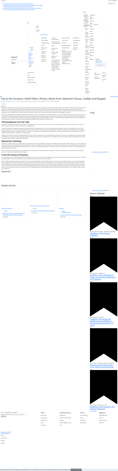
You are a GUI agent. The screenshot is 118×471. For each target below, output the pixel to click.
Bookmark (115, 96)
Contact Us (101, 422)
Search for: (13, 59)
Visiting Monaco (44, 34)
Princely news (44, 417)
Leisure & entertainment (65, 417)
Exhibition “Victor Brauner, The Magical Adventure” (102, 408)
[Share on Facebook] (43, 174)
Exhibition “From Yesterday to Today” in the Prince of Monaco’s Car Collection (103, 277)
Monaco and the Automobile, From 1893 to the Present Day (102, 366)
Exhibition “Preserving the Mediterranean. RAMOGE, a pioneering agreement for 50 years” (101, 322)
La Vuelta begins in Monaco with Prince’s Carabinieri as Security (18, 3)
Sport (31, 50)
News (28, 22)
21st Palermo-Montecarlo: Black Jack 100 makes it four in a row (18, 6)
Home (2, 435)
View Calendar (93, 411)
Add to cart (102, 65)
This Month (82, 420)
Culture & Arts (44, 420)
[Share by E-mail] (43, 177)
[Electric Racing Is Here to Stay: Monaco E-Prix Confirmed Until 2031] (31, 35)
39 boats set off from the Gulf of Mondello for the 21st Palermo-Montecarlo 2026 (22, 8)
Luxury (13, 101)
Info (61, 425)
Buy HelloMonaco (103, 415)
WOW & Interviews (66, 212)
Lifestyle (62, 420)
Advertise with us (103, 420)
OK (72, 470)
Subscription (4, 438)
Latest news (43, 415)
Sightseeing (62, 415)
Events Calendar (84, 415)
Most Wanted (83, 422)
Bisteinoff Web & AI (5, 433)
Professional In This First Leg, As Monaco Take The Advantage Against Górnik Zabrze (23, 5)
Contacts (3, 440)
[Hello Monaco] (17, 49)
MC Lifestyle (8, 101)
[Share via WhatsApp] (43, 182)
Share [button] (111, 96)
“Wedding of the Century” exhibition (100, 234)
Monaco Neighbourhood (65, 422)
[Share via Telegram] (43, 183)
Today (81, 417)
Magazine (96, 24)
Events (84, 12)
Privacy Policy (77, 470)
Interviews (43, 425)
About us (101, 417)
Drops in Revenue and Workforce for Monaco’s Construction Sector (19, 9)
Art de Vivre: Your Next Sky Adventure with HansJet (43, 210)
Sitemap (3, 443)
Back (1, 96)
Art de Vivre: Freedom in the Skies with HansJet (71, 215)
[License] (10, 433)
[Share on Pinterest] (43, 179)
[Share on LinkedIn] (43, 180)
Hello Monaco (5, 432)
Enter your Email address (6, 414)
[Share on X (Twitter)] (43, 175)
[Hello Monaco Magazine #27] (100, 41)
